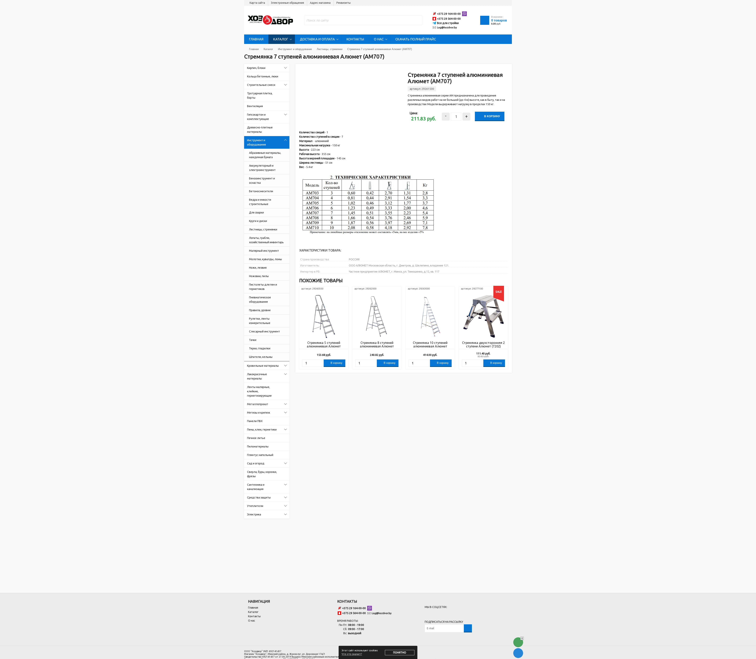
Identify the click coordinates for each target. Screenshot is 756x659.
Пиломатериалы (258, 446)
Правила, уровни (260, 310)
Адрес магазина (320, 2)
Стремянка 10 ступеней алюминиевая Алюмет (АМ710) (430, 344)
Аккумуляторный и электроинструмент (262, 168)
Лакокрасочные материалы (257, 376)
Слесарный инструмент (264, 331)
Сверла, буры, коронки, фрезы (262, 474)
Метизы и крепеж (258, 412)
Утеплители (255, 506)
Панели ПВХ (255, 421)
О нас (379, 39)
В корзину (491, 116)
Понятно (399, 652)
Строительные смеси (261, 84)
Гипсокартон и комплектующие (258, 117)
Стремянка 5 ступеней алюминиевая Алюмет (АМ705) (324, 344)
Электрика (254, 514)
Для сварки (256, 212)
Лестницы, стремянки (263, 229)
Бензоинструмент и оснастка (262, 180)
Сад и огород (255, 463)
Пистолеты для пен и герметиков (263, 287)
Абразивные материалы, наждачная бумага (265, 155)
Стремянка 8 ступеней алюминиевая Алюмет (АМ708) (377, 344)
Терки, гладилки (259, 348)
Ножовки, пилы (259, 276)
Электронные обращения (287, 2)
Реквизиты (343, 2)
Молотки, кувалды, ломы (265, 259)
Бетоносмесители (261, 191)
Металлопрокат (257, 404)
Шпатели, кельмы (260, 356)
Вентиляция (255, 106)
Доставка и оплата (317, 39)
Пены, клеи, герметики (262, 429)
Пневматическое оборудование (260, 299)
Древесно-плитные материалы (260, 129)
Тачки (252, 340)
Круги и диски (258, 221)
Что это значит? (352, 654)
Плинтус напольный (260, 455)
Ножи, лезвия (258, 267)
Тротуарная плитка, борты (259, 95)
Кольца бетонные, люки (262, 76)
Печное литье (256, 438)
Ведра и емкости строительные (260, 202)
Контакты (355, 39)
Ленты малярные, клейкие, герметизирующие (259, 391)
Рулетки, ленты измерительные (259, 321)
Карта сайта (257, 2)
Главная (256, 39)
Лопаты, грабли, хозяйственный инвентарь (266, 240)
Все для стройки (448, 23)
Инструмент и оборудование (256, 142)
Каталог (280, 39)
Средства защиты (259, 497)
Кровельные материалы (263, 365)
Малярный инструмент (264, 250)
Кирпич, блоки (256, 68)
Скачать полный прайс (415, 39)
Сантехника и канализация (255, 487)
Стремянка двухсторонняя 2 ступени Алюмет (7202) (483, 344)
